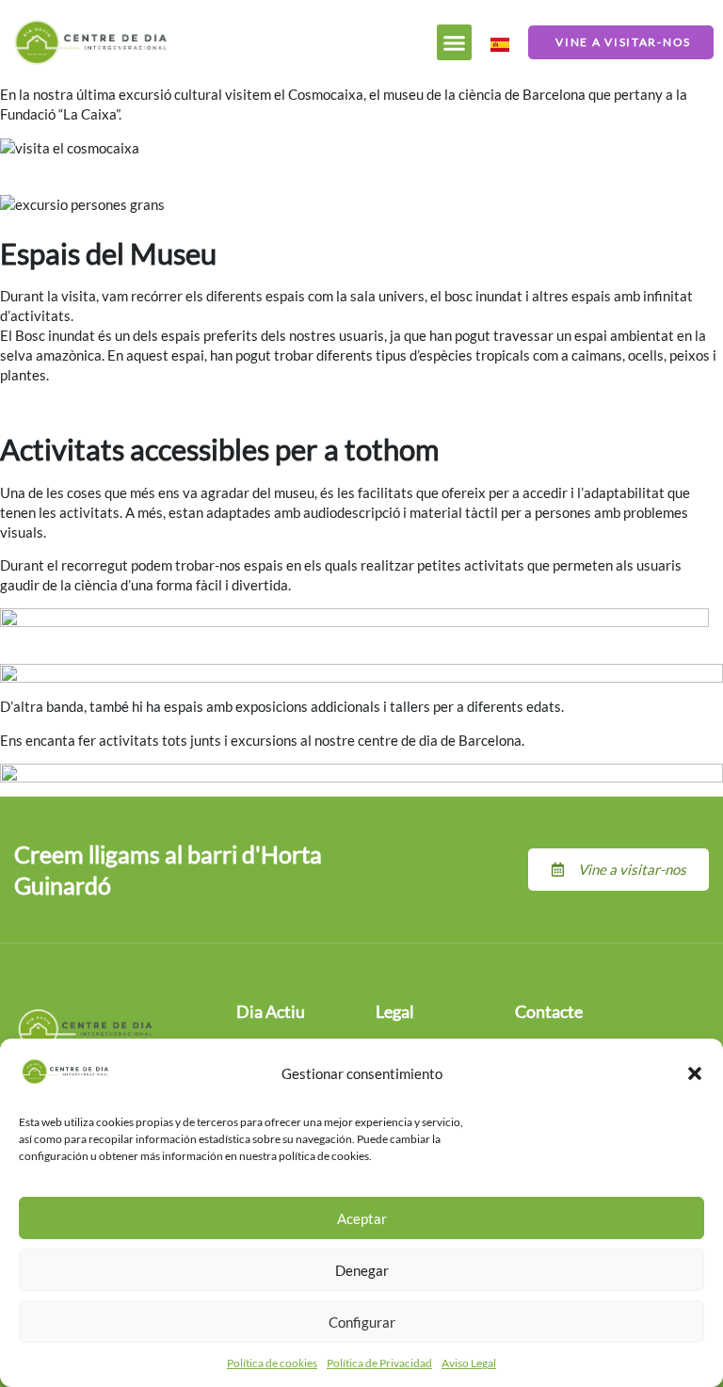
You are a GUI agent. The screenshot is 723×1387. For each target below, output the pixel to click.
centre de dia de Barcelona (440, 740)
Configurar (362, 1322)
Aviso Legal (469, 1363)
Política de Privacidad (379, 1363)
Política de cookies (272, 1363)
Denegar (362, 1270)
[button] (694, 1073)
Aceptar (362, 1218)
